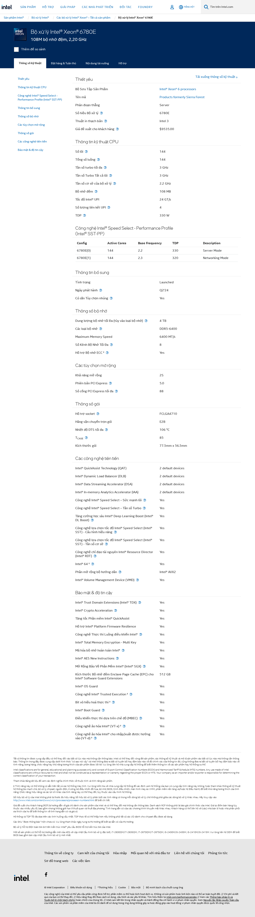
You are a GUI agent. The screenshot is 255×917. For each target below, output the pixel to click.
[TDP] (84, 215)
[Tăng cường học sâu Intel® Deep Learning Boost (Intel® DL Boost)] (92, 520)
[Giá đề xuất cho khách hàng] (117, 129)
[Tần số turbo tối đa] (105, 167)
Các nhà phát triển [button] (97, 7)
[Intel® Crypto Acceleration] (115, 610)
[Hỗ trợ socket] (98, 413)
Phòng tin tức (218, 853)
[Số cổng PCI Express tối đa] (116, 391)
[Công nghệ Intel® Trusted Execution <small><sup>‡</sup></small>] (131, 694)
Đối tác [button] (126, 7)
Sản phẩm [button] (28, 7)
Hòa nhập (120, 853)
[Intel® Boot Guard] (103, 710)
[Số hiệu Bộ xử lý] (101, 113)
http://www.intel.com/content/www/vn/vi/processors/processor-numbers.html (53, 800)
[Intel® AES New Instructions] (117, 658)
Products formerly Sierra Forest (182, 97)
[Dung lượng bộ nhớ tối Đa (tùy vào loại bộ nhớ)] (146, 320)
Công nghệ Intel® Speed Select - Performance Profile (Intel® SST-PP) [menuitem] (40, 97)
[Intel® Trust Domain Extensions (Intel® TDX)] (139, 602)
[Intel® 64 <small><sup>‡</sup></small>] (92, 564)
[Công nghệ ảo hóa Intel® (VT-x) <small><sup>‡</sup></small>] (124, 726)
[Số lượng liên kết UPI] (109, 207)
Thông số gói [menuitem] (26, 133)
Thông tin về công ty (59, 853)
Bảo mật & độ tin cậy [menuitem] (30, 150)
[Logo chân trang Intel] (22, 878)
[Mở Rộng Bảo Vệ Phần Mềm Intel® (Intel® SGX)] (144, 666)
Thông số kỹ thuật (30, 63)
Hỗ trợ (123, 63)
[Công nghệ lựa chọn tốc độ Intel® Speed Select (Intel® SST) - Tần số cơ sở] (106, 544)
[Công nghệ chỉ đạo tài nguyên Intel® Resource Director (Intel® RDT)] (95, 556)
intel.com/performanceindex (182, 896)
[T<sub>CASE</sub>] (86, 437)
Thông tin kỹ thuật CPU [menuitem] (32, 87)
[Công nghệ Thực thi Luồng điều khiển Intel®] (140, 634)
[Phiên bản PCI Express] (110, 383)
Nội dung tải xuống (97, 63)
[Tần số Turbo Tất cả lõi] (110, 175)
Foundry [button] (145, 7)
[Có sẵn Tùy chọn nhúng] (111, 298)
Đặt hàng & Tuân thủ (63, 63)
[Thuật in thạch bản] (105, 121)
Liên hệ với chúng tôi (189, 853)
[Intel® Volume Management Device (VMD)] (137, 580)
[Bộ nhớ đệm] (96, 191)
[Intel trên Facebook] (46, 875)
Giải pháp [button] (68, 7)
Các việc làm (81, 861)
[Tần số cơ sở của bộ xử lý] (114, 183)
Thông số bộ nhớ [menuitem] (28, 116)
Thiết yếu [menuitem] (23, 79)
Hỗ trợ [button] (48, 7)
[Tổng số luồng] (98, 159)
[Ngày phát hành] (100, 290)
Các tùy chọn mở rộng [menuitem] (31, 124)
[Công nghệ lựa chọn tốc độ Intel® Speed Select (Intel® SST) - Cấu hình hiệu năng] (115, 532)
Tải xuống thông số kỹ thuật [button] (215, 77)
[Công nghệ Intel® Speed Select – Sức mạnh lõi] (144, 500)
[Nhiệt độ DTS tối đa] (106, 429)
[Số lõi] (86, 151)
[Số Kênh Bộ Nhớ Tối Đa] (111, 344)
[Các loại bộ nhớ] (100, 328)
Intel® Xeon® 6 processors (178, 89)
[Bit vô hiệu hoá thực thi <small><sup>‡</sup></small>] (113, 702)
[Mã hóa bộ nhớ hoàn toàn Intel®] (123, 650)
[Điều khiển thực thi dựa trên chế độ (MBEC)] (140, 718)
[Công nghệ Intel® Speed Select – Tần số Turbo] (144, 508)
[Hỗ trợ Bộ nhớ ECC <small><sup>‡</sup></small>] (107, 352)
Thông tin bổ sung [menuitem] (29, 108)
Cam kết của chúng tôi (93, 853)
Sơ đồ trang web (56, 861)
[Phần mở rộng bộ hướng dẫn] (120, 572)
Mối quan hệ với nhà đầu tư (150, 853)
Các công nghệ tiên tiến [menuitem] (32, 141)
